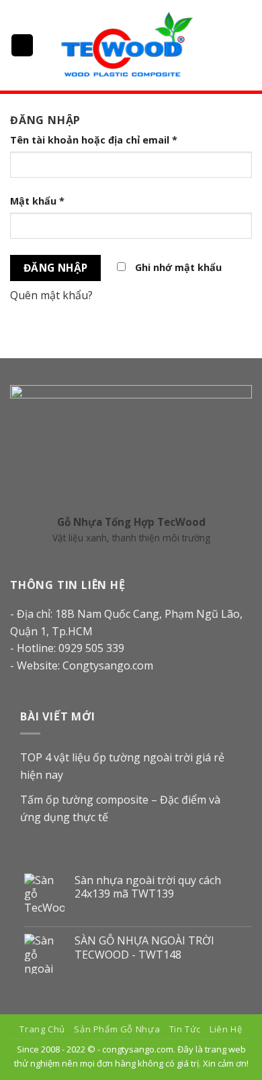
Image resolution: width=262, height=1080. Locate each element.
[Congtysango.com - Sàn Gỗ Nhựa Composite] (126, 45)
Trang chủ (42, 1029)
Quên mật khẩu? (51, 295)
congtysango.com (137, 1049)
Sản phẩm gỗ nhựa (117, 1029)
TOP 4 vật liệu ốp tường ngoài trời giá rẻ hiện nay (122, 766)
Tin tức (185, 1029)
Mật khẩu (37, 201)
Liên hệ (226, 1029)
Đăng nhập (56, 267)
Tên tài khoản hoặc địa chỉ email (93, 139)
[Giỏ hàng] (245, 45)
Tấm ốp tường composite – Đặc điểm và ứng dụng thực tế (120, 808)
